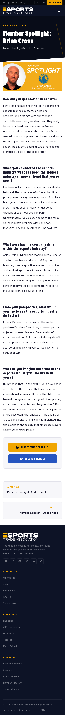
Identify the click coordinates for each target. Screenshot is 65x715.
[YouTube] (4, 3)
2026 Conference (12, 626)
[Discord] (13, 3)
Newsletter (9, 633)
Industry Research (12, 676)
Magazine (8, 620)
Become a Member (35, 458)
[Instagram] (17, 3)
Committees (9, 603)
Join (5, 584)
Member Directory (12, 682)
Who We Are (9, 577)
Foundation (9, 590)
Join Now (56, 2)
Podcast (7, 639)
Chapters (8, 669)
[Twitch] (25, 3)
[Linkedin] (34, 561)
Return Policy (24, 710)
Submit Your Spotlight (35, 447)
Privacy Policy (9, 710)
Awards (7, 596)
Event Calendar (11, 646)
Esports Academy (12, 663)
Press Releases (11, 689)
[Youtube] (6, 561)
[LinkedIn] (21, 3)
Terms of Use (40, 710)
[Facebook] (8, 3)
